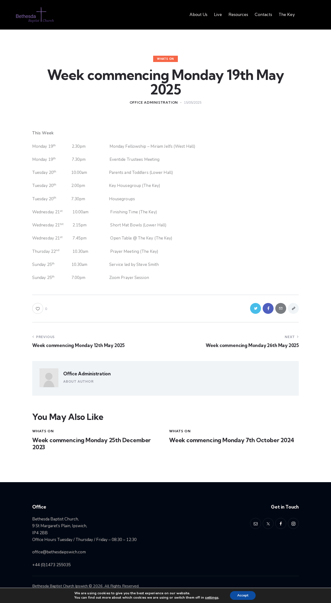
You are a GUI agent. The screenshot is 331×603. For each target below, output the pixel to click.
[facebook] (280, 523)
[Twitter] (255, 308)
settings (211, 597)
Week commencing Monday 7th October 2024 (231, 440)
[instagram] (293, 523)
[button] (39, 308)
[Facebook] (268, 308)
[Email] (280, 308)
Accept (242, 595)
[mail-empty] (255, 523)
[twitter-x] (268, 523)
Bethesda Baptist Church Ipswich (60, 586)
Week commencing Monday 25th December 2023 (91, 444)
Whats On (165, 59)
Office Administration (87, 374)
